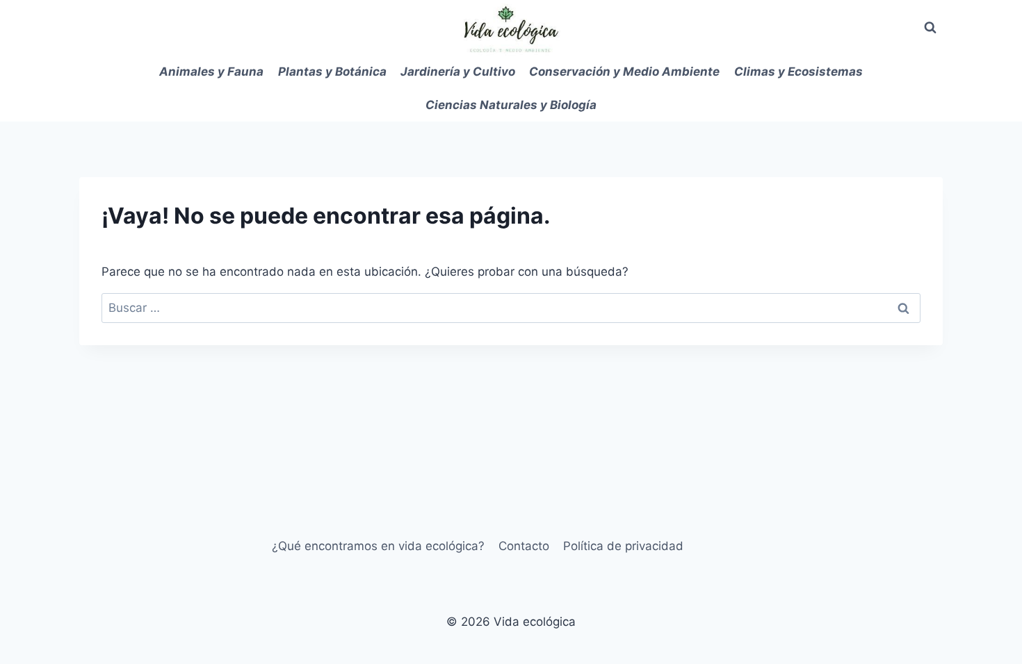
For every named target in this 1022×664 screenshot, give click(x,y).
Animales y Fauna (211, 71)
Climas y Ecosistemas (798, 71)
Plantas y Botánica (332, 71)
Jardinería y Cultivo (457, 71)
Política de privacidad (623, 546)
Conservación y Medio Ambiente (624, 71)
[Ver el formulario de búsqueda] (930, 27)
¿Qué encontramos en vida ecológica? (378, 546)
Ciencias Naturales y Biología (511, 105)
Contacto (523, 546)
